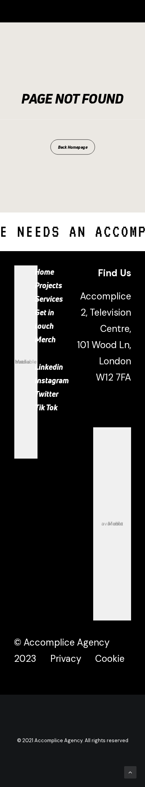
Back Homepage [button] (72, 147)
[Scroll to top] (130, 772)
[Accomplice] (31, 11)
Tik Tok (46, 407)
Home (44, 272)
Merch (45, 339)
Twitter (46, 394)
